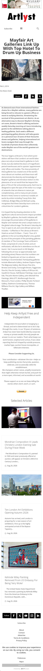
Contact (21, 633)
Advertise (21, 635)
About (21, 630)
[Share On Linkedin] (33, 96)
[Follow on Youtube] (25, 615)
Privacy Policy (21, 640)
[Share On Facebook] (26, 96)
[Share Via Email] (40, 101)
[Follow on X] (19, 615)
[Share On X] (40, 96)
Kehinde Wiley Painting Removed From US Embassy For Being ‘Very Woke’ (21, 580)
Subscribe (8, 29)
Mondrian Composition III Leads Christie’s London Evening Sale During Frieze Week (21, 444)
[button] (38, 28)
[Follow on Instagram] (32, 615)
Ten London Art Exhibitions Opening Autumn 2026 (19, 511)
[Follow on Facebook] (13, 615)
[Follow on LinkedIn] (38, 615)
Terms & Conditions (21, 638)
